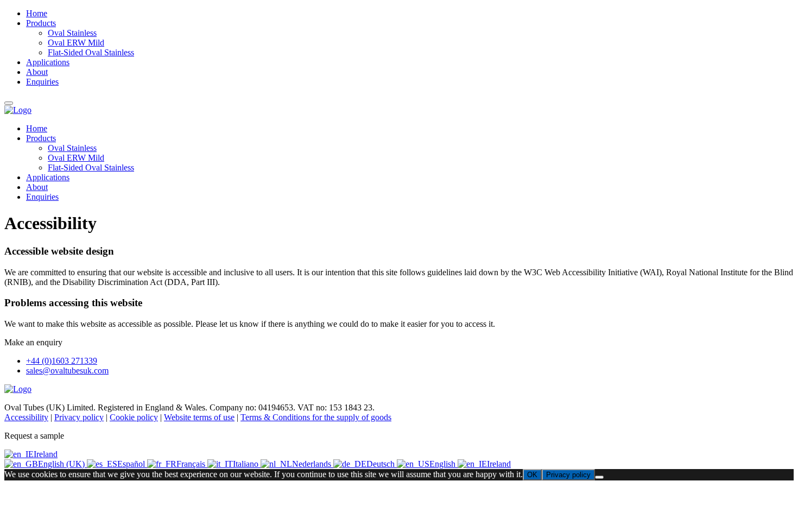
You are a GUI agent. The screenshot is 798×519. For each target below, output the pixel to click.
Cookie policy (134, 417)
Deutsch (381, 464)
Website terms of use (199, 417)
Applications (47, 177)
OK (532, 475)
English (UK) (62, 464)
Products (41, 138)
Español (132, 464)
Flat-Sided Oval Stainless (91, 167)
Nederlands (312, 464)
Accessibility (26, 417)
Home (36, 128)
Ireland (46, 454)
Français (191, 464)
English (443, 464)
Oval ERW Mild (76, 157)
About (37, 187)
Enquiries (42, 196)
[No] (599, 477)
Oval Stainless (72, 148)
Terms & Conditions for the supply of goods (315, 417)
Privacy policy (79, 417)
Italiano (247, 464)
